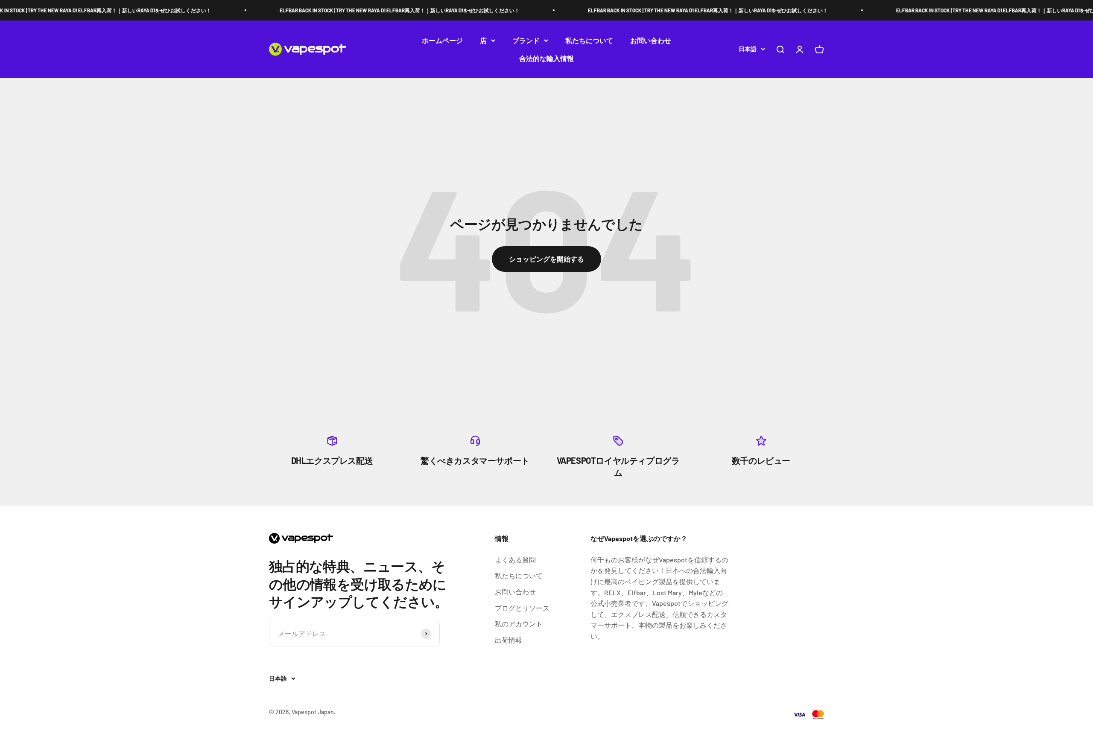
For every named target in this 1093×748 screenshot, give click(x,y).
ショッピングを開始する (546, 259)
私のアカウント (519, 624)
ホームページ (442, 40)
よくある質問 (515, 560)
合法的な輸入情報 (546, 58)
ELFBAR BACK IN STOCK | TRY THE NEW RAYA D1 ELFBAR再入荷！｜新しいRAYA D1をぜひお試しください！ (386, 10)
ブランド (526, 40)
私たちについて (589, 40)
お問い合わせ (650, 40)
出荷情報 (508, 640)
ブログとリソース (522, 608)
